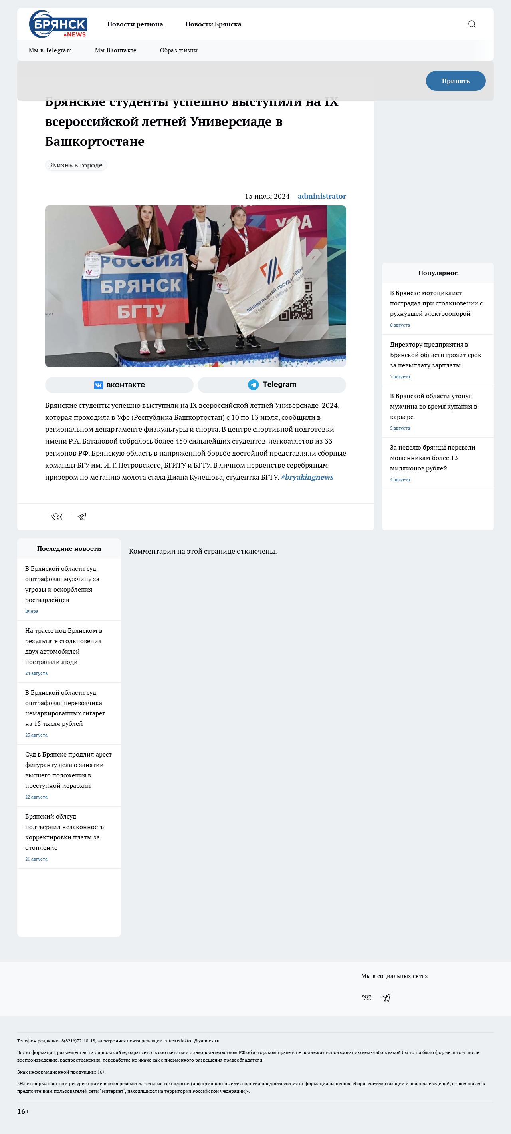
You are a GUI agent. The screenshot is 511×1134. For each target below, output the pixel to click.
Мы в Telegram (50, 50)
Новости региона (135, 24)
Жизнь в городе (76, 164)
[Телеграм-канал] (272, 385)
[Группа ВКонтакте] (119, 385)
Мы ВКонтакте (116, 50)
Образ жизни (179, 50)
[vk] (57, 516)
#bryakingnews (307, 477)
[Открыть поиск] (472, 24)
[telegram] (85, 516)
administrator (322, 196)
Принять (456, 81)
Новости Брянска (214, 24)
